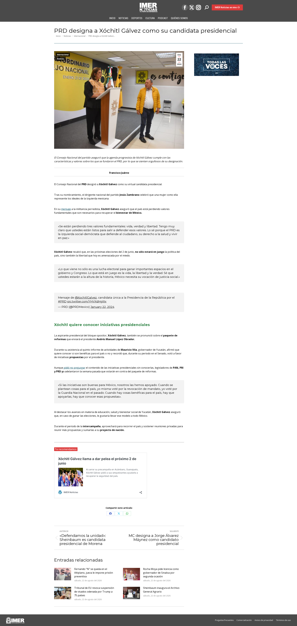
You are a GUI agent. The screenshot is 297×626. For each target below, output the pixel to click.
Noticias (60, 59)
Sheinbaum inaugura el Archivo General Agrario (161, 589)
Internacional (63, 55)
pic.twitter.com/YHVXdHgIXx (86, 301)
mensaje (66, 209)
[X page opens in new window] (192, 7)
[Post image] (62, 574)
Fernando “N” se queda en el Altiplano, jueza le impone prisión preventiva (93, 572)
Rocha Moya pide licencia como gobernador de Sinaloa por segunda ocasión (161, 572)
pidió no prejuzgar (74, 367)
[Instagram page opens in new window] (198, 7)
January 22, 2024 (102, 307)
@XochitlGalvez (86, 297)
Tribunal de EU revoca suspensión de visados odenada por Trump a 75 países (94, 591)
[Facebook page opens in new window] (185, 7)
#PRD (62, 301)
